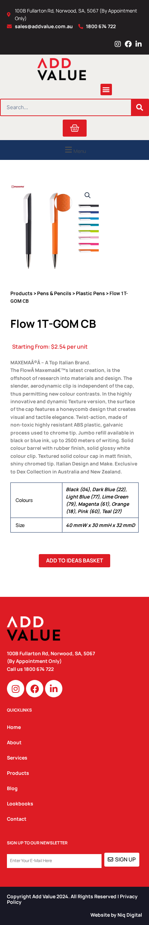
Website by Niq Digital (116, 914)
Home (14, 727)
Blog (12, 788)
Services (17, 757)
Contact (16, 819)
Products (21, 293)
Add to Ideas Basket (74, 560)
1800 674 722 (39, 669)
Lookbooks (20, 803)
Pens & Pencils (54, 293)
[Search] (139, 107)
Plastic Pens (90, 293)
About (14, 742)
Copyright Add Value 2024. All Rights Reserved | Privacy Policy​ (72, 899)
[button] (106, 89)
